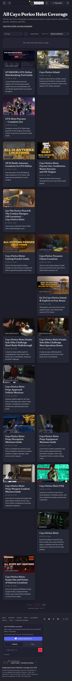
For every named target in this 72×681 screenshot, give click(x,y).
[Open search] (47, 3)
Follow (26, 617)
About (4, 617)
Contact (19, 617)
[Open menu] (4, 3)
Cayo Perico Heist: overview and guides (17, 26)
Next (44, 605)
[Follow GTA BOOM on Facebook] (58, 619)
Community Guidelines (21, 620)
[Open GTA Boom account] (9, 3)
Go (40, 650)
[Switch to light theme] (68, 3)
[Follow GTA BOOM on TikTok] (53, 619)
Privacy (4, 620)
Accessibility (34, 617)
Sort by (45, 34)
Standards (11, 617)
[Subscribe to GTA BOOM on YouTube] (49, 619)
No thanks (6, 654)
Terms (11, 620)
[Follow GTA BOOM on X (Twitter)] (44, 619)
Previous (29, 605)
